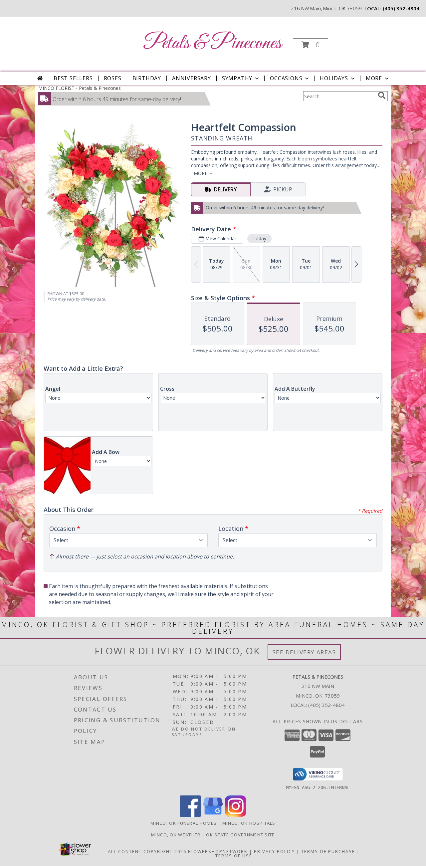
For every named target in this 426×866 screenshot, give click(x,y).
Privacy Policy (274, 851)
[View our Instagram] (235, 815)
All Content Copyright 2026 (147, 851)
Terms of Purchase (328, 851)
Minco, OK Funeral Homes (183, 823)
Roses (112, 78)
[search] (381, 96)
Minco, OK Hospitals (249, 823)
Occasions (286, 78)
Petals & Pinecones (212, 43)
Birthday (146, 78)
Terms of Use (233, 856)
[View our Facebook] (190, 815)
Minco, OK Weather (175, 835)
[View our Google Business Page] (213, 815)
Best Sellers (73, 78)
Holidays (334, 78)
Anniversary (191, 78)
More (374, 78)
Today (259, 238)
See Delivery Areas (304, 652)
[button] (310, 44)
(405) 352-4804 (401, 8)
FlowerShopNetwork (218, 851)
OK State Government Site (240, 835)
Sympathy (237, 78)
